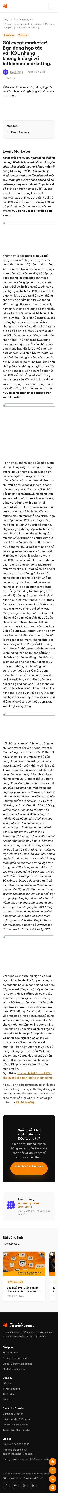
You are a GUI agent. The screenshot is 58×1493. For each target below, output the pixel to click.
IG (24, 1485)
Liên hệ (7, 1383)
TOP (52, 1470)
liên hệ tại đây (25, 1102)
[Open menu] (51, 6)
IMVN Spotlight (23, 19)
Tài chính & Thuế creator (16, 1430)
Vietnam (22, 35)
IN (33, 1485)
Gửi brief (8, 1399)
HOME (52, 1462)
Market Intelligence (14, 1369)
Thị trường (9, 1394)
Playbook (9, 35)
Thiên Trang (16, 71)
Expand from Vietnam (15, 1358)
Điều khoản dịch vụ (12, 1478)
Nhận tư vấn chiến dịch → (29, 1168)
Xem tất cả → (11, 1244)
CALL (52, 1479)
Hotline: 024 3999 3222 (16, 1444)
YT (15, 1485)
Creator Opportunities (15, 1424)
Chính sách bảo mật (34, 1478)
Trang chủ (7, 19)
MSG (52, 1487)
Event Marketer (20, 132)
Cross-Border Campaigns (17, 1363)
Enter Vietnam (11, 1352)
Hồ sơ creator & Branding (17, 1419)
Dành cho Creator (13, 1413)
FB (6, 1485)
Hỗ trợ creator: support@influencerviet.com (28, 1459)
